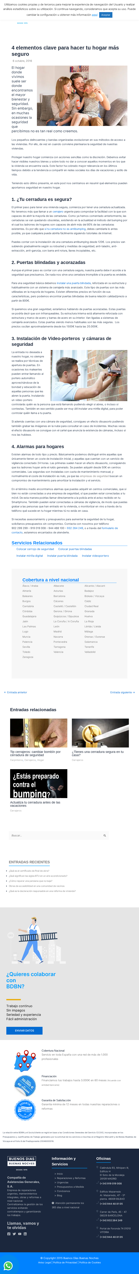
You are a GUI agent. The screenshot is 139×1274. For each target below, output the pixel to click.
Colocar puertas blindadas (75, 549)
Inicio (60, 1173)
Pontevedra (60, 641)
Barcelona (59, 596)
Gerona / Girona (63, 611)
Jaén (25, 621)
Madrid (58, 631)
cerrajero (58, 211)
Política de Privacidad (65, 1262)
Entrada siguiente (122, 692)
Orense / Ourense (95, 636)
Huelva (89, 616)
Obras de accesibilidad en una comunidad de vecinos (36, 886)
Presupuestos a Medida (70, 1186)
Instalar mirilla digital (29, 555)
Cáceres (58, 601)
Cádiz (88, 601)
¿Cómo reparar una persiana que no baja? (30, 881)
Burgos (26, 601)
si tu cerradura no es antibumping (65, 229)
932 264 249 (75, 528)
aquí (95, 14)
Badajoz (89, 590)
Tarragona (60, 646)
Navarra (58, 636)
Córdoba (27, 611)
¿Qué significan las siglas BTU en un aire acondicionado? (38, 876)
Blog (59, 1195)
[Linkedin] (25, 1234)
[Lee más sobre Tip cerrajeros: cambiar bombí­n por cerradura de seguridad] (38, 742)
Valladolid (90, 651)
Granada (89, 611)
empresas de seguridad (94, 476)
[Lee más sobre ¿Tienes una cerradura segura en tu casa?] (100, 737)
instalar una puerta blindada (74, 283)
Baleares (27, 596)
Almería (26, 590)
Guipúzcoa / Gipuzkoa (66, 616)
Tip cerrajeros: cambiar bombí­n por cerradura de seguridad (35, 753)
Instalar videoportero (95, 555)
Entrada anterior (15, 692)
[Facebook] (8, 1234)
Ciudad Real (91, 606)
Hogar (40, 760)
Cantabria (28, 606)
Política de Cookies (90, 1262)
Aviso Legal (44, 1262)
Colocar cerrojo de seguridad (35, 549)
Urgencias (62, 1182)
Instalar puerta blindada (62, 555)
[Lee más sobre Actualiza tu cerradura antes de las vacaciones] (38, 790)
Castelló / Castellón (65, 606)
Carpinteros (16, 760)
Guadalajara (29, 616)
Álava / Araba (30, 585)
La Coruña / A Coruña (66, 621)
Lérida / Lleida (93, 626)
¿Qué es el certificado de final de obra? (29, 870)
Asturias (58, 590)
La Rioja (89, 621)
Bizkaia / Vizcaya (94, 596)
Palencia (27, 641)
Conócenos (63, 1191)
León (56, 626)
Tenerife (89, 646)
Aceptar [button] (105, 14)
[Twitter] (14, 1234)
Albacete (59, 585)
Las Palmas (29, 626)
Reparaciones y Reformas (71, 1178)
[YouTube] (19, 1234)
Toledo (26, 651)
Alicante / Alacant (95, 585)
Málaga (89, 631)
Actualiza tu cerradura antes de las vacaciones (35, 803)
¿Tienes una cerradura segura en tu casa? (98, 753)
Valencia (58, 651)
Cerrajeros (30, 760)
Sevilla (26, 646)
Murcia (26, 636)
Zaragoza (27, 657)
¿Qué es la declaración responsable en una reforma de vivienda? (42, 891)
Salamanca (91, 641)
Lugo (25, 631)
